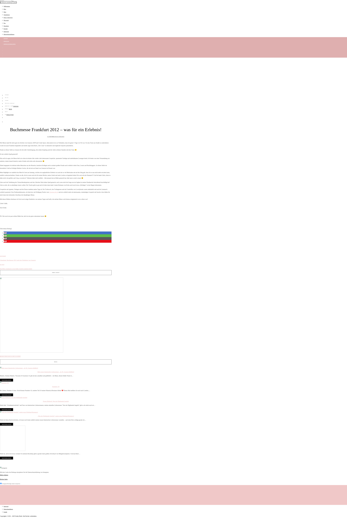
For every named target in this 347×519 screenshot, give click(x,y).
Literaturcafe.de (53, 192)
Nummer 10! (55, 386)
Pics (5, 23)
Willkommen (7, 6)
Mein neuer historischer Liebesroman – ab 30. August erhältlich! (56, 372)
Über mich (6, 20)
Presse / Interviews (8, 17)
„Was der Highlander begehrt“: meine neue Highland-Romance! (56, 416)
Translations (7, 14)
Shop (5, 12)
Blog (5, 9)
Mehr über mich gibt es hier (10, 356)
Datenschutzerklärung (9, 34)
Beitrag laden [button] (4, 479)
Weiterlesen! (6, 380)
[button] (5, 233)
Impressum (6, 31)
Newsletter (6, 26)
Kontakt (6, 28)
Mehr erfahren (4, 475)
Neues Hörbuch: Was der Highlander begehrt (56, 401)
